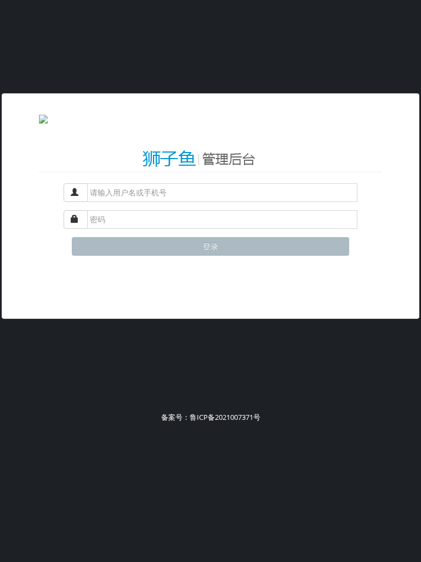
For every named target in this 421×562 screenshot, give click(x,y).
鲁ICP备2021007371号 (225, 417)
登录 (210, 246)
